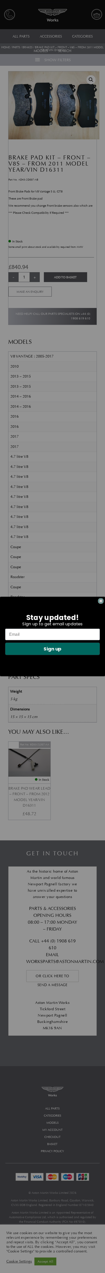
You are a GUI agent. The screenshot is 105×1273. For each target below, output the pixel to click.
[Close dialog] (100, 601)
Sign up (52, 649)
